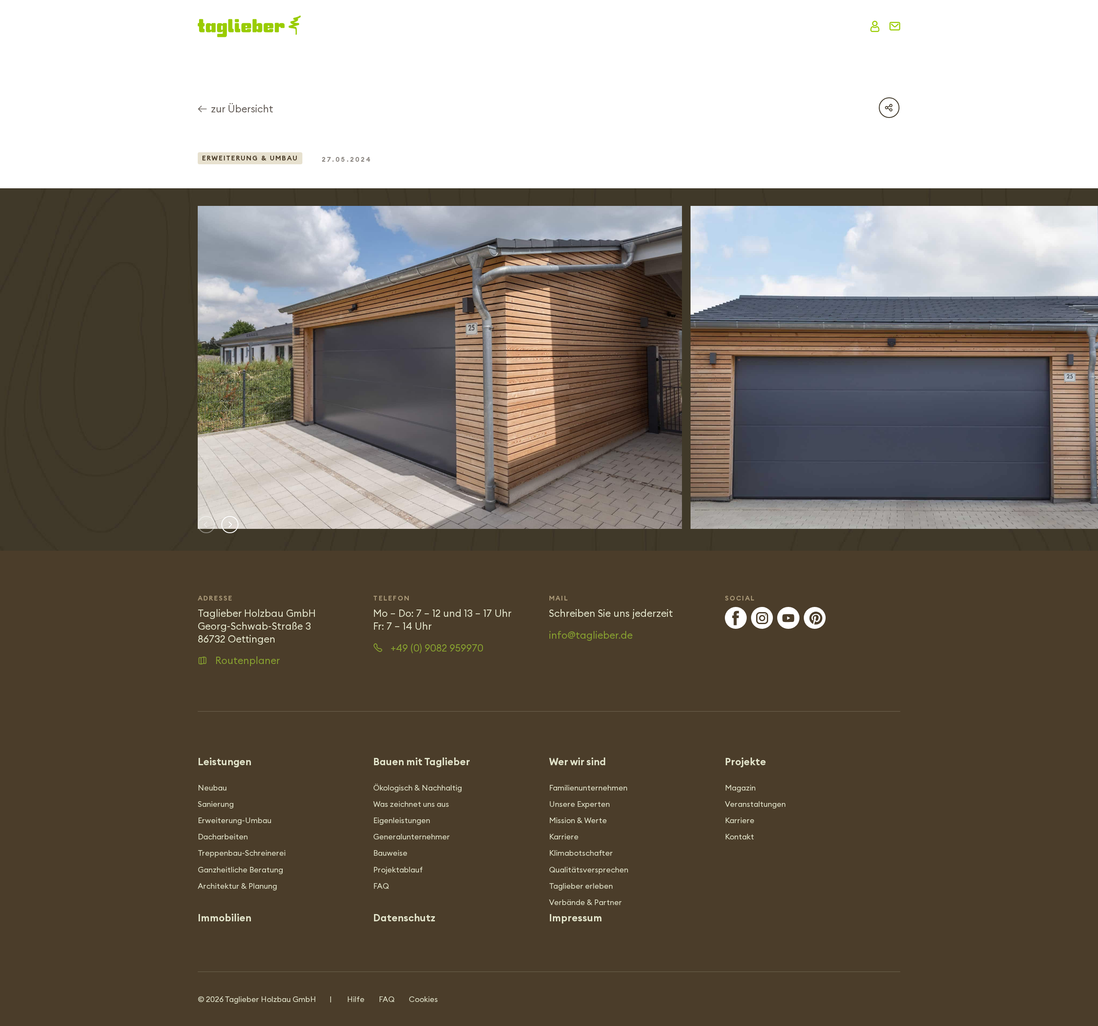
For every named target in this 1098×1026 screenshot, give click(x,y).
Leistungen (360, 26)
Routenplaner (247, 660)
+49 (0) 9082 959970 (437, 648)
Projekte (501, 26)
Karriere (765, 26)
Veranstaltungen (689, 26)
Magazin (611, 26)
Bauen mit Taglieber (427, 26)
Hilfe (356, 999)
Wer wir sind (555, 26)
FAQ (387, 999)
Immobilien (827, 26)
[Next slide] (229, 524)
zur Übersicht (242, 109)
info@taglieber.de (591, 635)
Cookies (423, 999)
